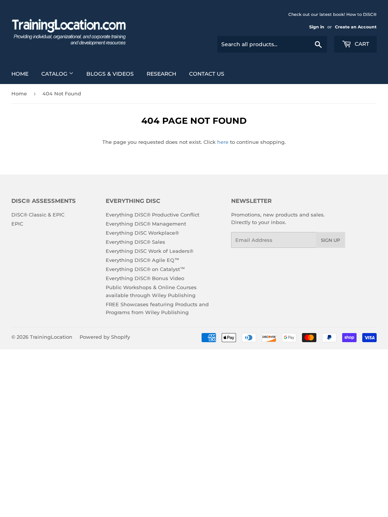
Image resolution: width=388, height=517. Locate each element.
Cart (361, 43)
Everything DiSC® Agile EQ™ (142, 260)
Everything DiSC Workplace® (142, 233)
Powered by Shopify (105, 337)
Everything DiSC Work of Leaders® (149, 251)
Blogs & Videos (110, 73)
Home (19, 73)
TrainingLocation (51, 337)
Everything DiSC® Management (146, 224)
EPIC (17, 224)
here (222, 142)
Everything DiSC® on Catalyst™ (145, 269)
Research (161, 73)
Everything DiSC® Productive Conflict (152, 215)
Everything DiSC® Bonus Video (145, 278)
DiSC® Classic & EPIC (37, 215)
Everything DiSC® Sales (135, 242)
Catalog (55, 73)
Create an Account (356, 27)
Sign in (316, 27)
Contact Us (206, 73)
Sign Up (330, 240)
